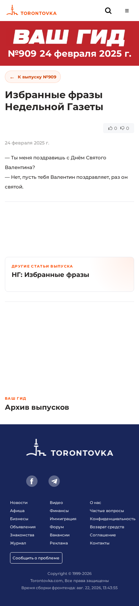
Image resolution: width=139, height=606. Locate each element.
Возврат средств (107, 526)
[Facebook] (31, 481)
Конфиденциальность (112, 518)
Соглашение (103, 534)
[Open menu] (127, 10)
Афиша (17, 510)
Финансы (59, 510)
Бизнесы (19, 518)
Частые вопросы (107, 510)
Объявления (23, 526)
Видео (56, 502)
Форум (57, 526)
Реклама (59, 543)
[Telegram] (54, 481)
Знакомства (22, 534)
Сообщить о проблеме (36, 557)
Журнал (18, 543)
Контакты (100, 543)
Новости (18, 502)
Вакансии (60, 534)
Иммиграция (63, 518)
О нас (95, 502)
